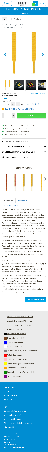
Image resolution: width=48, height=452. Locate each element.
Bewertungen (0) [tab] (23, 200)
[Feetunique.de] (22, 3)
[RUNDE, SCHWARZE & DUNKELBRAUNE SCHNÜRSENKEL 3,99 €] (10, 183)
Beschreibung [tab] (8, 200)
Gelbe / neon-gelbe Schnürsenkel (17, 25)
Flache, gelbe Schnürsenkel (13, 27)
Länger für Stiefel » (33, 104)
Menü (8, 3)
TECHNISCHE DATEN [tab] (11, 206)
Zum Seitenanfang (34, 299)
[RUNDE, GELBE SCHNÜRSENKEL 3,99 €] (28, 183)
